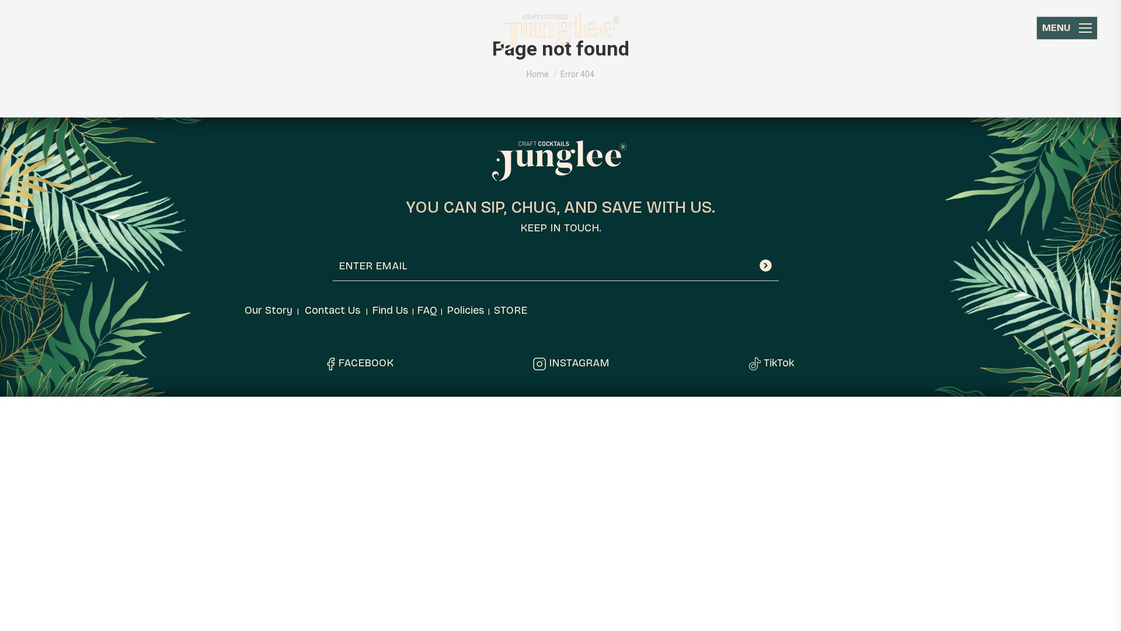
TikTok (779, 362)
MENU (1056, 27)
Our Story (269, 310)
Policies (465, 310)
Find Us (390, 310)
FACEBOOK (366, 362)
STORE (510, 310)
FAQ (427, 310)
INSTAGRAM (579, 362)
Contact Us (332, 310)
